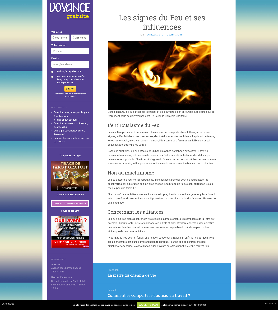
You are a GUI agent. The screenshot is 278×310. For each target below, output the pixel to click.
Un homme (80, 37)
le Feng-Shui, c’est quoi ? (66, 119)
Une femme (61, 37)
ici (72, 94)
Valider (70, 88)
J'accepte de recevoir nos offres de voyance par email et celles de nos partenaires (71, 79)
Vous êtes (56, 32)
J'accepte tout (148, 304)
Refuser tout (270, 303)
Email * (55, 58)
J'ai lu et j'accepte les (69, 71)
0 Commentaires (175, 35)
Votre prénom (58, 45)
